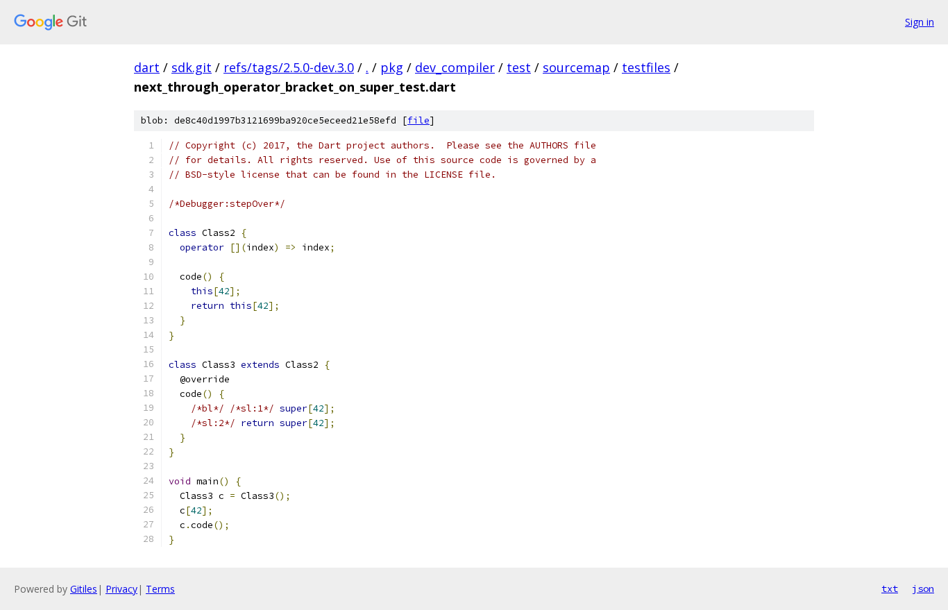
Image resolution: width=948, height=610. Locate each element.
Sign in (919, 21)
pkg (391, 67)
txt (889, 588)
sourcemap (576, 67)
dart (147, 67)
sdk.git (191, 67)
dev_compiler (455, 67)
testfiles (646, 67)
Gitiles (83, 588)
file (418, 120)
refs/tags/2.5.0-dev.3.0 (288, 67)
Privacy (121, 588)
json (923, 588)
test (519, 67)
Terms (160, 588)
